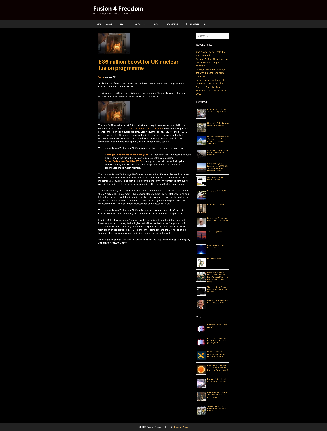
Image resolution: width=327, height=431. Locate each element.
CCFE (101, 77)
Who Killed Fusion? (214, 259)
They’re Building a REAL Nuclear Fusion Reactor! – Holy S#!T (216, 408)
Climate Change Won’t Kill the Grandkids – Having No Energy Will (217, 152)
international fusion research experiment (143, 128)
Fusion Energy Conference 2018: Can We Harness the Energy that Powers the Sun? (217, 367)
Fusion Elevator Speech (215, 204)
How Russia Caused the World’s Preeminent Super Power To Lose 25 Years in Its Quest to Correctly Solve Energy (217, 277)
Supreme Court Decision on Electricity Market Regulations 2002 (211, 90)
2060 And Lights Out (214, 232)
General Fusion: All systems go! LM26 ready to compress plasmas (212, 62)
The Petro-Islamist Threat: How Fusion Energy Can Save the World (218, 289)
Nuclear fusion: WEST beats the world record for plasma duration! (210, 72)
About (109, 24)
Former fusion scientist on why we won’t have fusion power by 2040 (216, 340)
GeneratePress (181, 427)
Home (98, 24)
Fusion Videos (192, 24)
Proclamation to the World (216, 191)
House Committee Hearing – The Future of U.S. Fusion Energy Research (217, 395)
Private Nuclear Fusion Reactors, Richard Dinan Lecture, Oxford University (216, 354)
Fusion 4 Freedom (118, 8)
